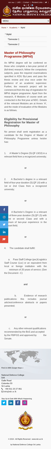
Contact (26, 2)
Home (3, 28)
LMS (19, 2)
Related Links (37, 2)
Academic (13, 28)
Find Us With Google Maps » (12, 368)
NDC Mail (11, 2)
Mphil (23, 28)
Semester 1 (13, 39)
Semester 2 (13, 44)
